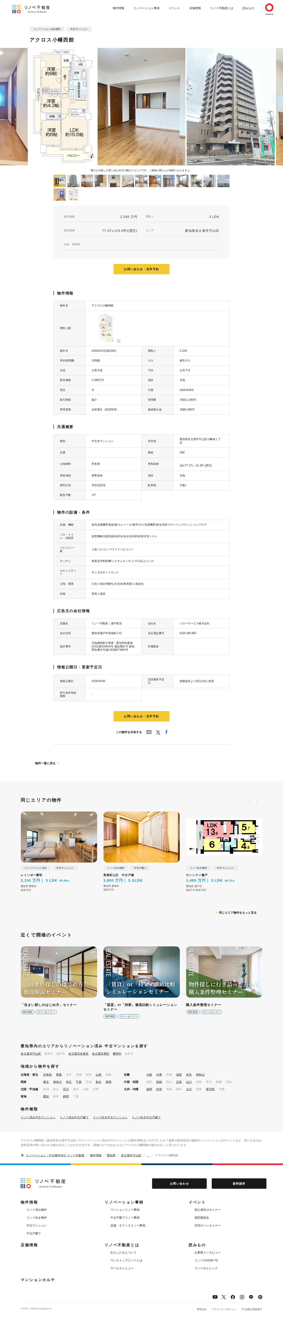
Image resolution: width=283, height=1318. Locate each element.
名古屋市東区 (100, 1053)
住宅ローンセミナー (208, 1225)
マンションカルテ (38, 1280)
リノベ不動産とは (221, 8)
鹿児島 (210, 1089)
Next (208, 106)
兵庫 (159, 1074)
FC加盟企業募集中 (252, 1309)
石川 (66, 1089)
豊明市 (117, 1053)
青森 (59, 1074)
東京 (46, 1082)
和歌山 (200, 1074)
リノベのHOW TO (206, 1260)
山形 (99, 1074)
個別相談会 (202, 1217)
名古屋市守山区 (31, 1053)
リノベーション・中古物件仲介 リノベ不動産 (55, 1155)
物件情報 (118, 8)
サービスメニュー (122, 1268)
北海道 (47, 1074)
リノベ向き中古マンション (110, 1117)
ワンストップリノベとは (126, 1260)
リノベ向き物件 (37, 1217)
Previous (75, 106)
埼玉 (69, 1082)
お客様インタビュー (208, 1252)
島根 (159, 1082)
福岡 (149, 1089)
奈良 (189, 1074)
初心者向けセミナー (208, 1209)
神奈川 (57, 1082)
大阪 (149, 1074)
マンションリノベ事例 (124, 1209)
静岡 (66, 1096)
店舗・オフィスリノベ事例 (127, 1225)
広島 (179, 1082)
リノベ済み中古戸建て (74, 1117)
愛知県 (111, 1155)
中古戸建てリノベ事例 (124, 1217)
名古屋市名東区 (78, 1053)
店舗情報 (195, 8)
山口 (189, 1082)
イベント (174, 8)
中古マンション (37, 1225)
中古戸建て (34, 1233)
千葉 (79, 1082)
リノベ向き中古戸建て (146, 1117)
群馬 (108, 1082)
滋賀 (179, 1074)
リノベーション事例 (146, 8)
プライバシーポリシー (224, 1309)
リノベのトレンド (206, 1268)
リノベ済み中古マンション (38, 1117)
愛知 (46, 1096)
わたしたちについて (123, 1252)
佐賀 (159, 1089)
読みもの (248, 8)
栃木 (99, 1082)
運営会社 (202, 1309)
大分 (189, 1089)
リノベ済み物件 (37, 1209)
